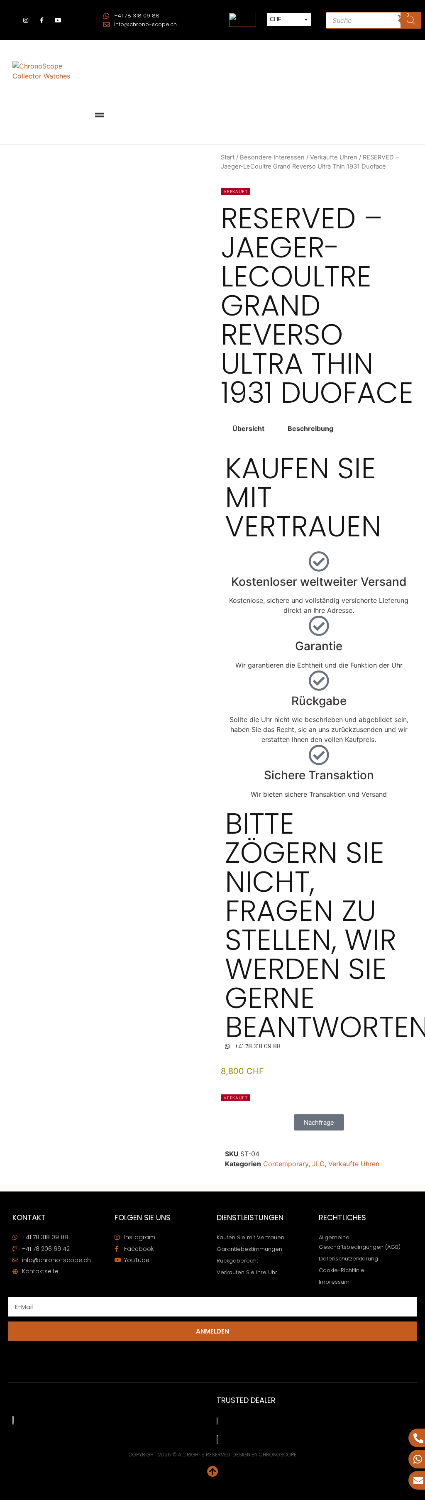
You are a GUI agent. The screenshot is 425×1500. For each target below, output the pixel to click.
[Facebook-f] (42, 20)
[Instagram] (25, 20)
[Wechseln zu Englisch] (242, 20)
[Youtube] (58, 20)
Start (227, 157)
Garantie (318, 646)
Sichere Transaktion (319, 775)
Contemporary (285, 1164)
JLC (318, 1164)
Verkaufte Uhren (333, 157)
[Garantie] (318, 625)
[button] (99, 115)
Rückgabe (319, 701)
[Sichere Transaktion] (318, 754)
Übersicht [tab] (248, 428)
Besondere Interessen (272, 157)
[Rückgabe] (318, 680)
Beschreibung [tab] (310, 428)
